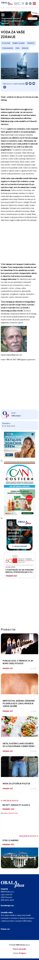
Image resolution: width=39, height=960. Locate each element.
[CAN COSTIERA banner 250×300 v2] (19, 474)
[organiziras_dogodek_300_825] (19, 18)
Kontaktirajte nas (7, 906)
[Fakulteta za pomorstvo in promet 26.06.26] (19, 565)
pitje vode (6, 43)
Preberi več (5, 929)
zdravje (25, 48)
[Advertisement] (19, 242)
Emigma (22, 953)
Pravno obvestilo (19, 949)
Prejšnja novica (10, 801)
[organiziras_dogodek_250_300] (20, 535)
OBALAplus (16, 416)
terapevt (31, 43)
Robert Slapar (18, 43)
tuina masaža (7, 48)
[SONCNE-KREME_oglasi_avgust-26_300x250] (19, 444)
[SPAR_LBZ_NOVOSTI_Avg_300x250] (19, 502)
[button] (26, 3)
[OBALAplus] (11, 3)
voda (17, 48)
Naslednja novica (28, 836)
